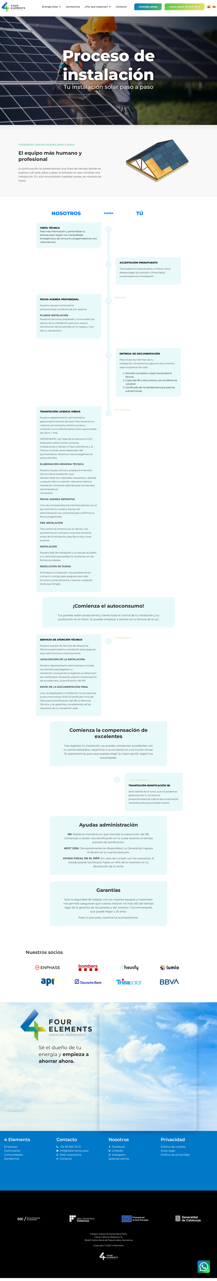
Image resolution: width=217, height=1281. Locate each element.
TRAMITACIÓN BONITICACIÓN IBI (149, 785)
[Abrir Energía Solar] (60, 7)
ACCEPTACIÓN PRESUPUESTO (139, 262)
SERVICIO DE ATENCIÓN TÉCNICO (61, 639)
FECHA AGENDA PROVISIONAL (59, 299)
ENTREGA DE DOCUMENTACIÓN (140, 353)
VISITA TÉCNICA (50, 227)
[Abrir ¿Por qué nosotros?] (110, 7)
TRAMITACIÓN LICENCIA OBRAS (60, 411)
